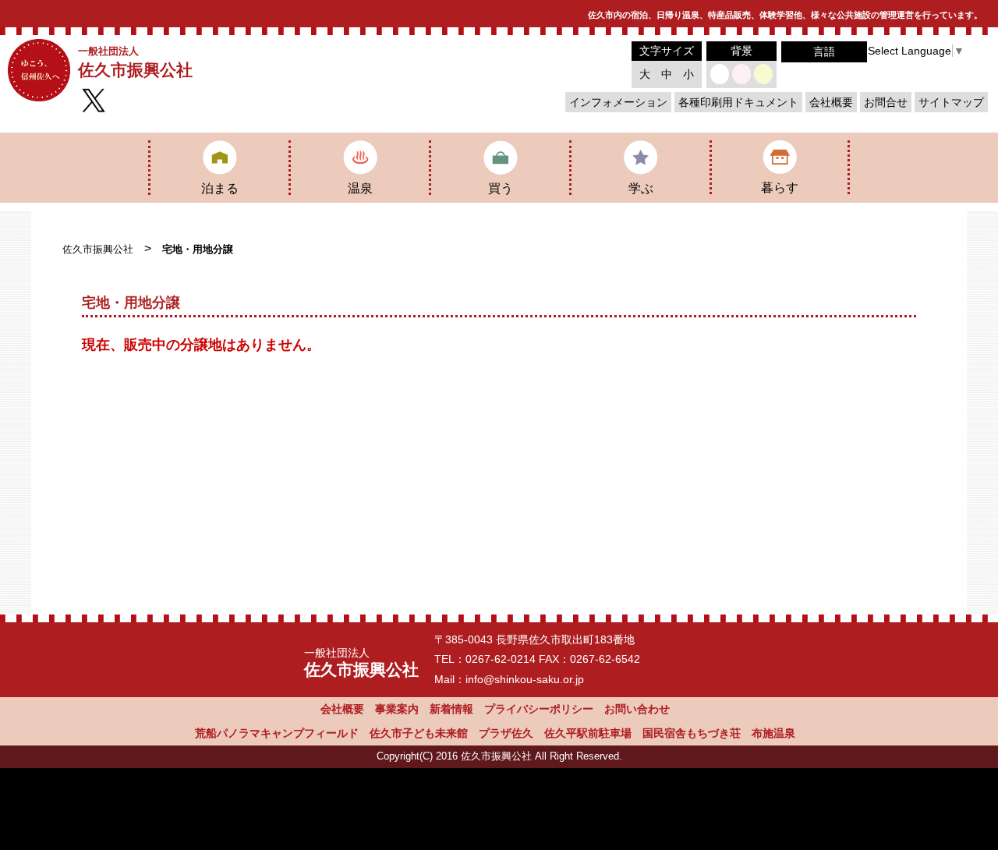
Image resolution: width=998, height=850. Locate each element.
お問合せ (886, 102)
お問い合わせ (637, 709)
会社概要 (831, 102)
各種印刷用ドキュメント (738, 102)
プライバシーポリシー (538, 709)
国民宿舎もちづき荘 (691, 733)
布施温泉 (773, 733)
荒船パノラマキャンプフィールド (277, 733)
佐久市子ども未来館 (419, 733)
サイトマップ (951, 102)
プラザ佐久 (506, 733)
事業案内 (397, 709)
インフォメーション (618, 102)
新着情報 (451, 709)
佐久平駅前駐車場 (588, 733)
